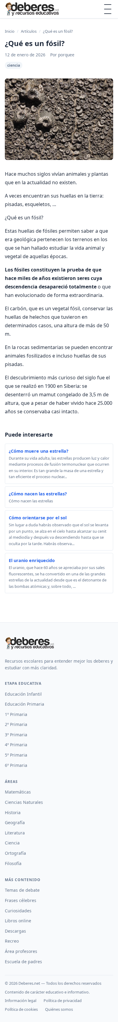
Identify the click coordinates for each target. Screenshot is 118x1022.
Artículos (29, 31)
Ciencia (12, 843)
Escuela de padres (23, 961)
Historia (13, 812)
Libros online (18, 921)
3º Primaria (16, 734)
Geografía (15, 822)
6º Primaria (16, 765)
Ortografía (15, 853)
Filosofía (13, 863)
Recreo (12, 941)
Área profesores (21, 951)
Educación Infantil (23, 694)
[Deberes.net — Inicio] (33, 9)
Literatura (15, 833)
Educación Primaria (24, 704)
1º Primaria (16, 714)
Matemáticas (18, 792)
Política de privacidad (63, 1000)
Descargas (15, 931)
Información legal (20, 1000)
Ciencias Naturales (24, 802)
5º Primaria (16, 755)
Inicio (10, 31)
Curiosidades (18, 911)
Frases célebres (20, 900)
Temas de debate (22, 890)
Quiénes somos (59, 1009)
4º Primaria (16, 744)
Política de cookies (21, 1009)
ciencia (13, 65)
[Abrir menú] (107, 9)
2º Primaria (16, 724)
